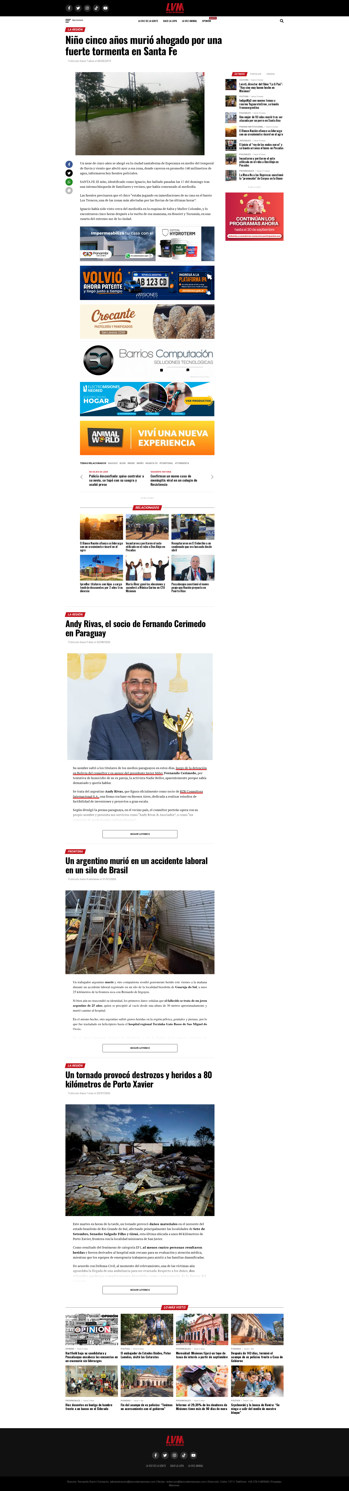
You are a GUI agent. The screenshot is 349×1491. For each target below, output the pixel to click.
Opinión (207, 20)
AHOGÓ (113, 463)
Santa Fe (152, 463)
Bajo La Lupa (170, 21)
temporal (167, 463)
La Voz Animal (189, 21)
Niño (141, 463)
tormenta (182, 463)
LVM (123, 463)
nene (132, 463)
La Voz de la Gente (148, 21)
